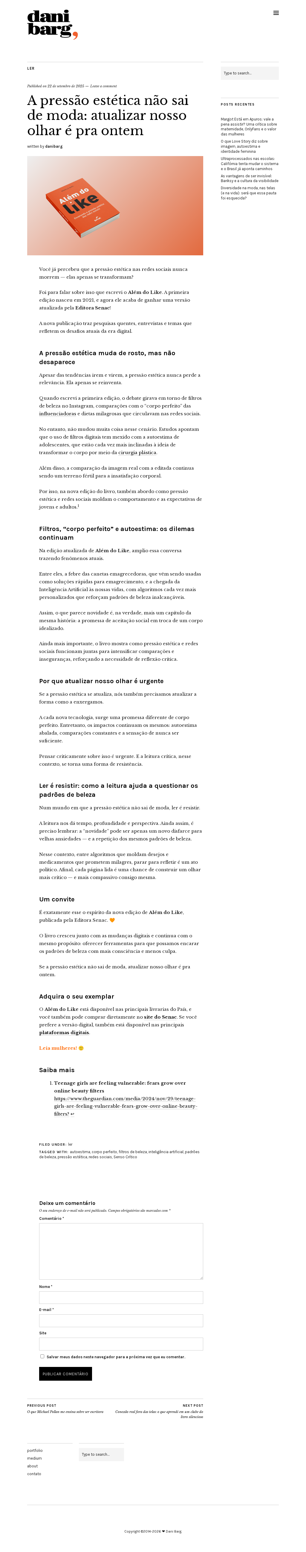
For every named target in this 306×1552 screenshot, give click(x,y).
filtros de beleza (133, 1152)
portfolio (35, 1450)
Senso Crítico (125, 1157)
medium (34, 1458)
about (32, 1466)
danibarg (54, 146)
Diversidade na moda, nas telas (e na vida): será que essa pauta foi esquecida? (248, 193)
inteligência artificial (166, 1152)
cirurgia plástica (137, 452)
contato (34, 1474)
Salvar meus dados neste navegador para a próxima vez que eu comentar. (116, 1357)
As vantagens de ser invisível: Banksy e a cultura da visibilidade (250, 178)
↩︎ (72, 1114)
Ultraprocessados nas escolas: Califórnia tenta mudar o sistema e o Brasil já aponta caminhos (250, 163)
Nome (45, 1286)
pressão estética (72, 1157)
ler (31, 68)
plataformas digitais (64, 1032)
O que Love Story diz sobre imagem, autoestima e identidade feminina (244, 146)
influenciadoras (57, 413)
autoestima (80, 1152)
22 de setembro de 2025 (66, 86)
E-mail (46, 1309)
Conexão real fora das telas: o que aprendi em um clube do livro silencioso (159, 1411)
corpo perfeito (104, 1152)
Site (42, 1333)
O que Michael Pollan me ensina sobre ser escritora (65, 1409)
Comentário (51, 1218)
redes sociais (100, 1157)
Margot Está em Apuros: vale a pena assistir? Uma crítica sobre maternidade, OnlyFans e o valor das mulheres (249, 127)
